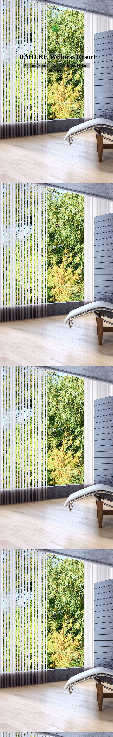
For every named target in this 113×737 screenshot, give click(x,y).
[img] (56, 368)
